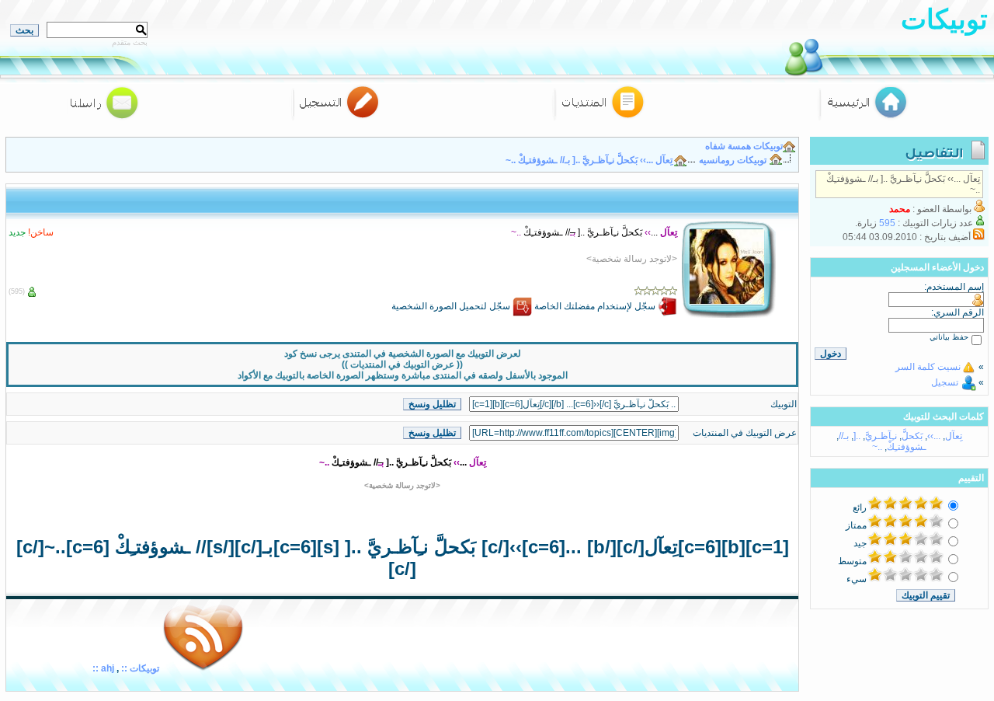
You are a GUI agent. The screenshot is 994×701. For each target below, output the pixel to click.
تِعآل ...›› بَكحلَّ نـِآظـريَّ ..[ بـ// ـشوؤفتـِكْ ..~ (589, 160)
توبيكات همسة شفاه (744, 146)
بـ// (844, 436)
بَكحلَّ (912, 436)
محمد (899, 209)
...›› (933, 436)
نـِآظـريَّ (881, 436)
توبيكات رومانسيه (732, 160)
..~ (877, 446)
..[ (856, 436)
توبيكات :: (139, 668)
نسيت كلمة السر (928, 366)
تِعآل (953, 436)
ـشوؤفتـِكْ (906, 446)
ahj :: (103, 668)
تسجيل (944, 382)
